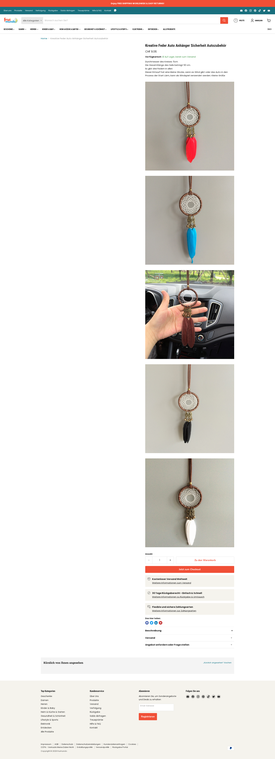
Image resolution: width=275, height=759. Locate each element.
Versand (29, 11)
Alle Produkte (169, 29)
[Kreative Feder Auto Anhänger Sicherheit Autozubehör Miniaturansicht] (46, 51)
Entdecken (153, 29)
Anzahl (148, 554)
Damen (22, 29)
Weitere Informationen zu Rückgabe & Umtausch (178, 596)
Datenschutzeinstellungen (88, 744)
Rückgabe (53, 11)
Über (269, 29)
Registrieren (148, 716)
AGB (56, 744)
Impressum (46, 744)
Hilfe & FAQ (97, 11)
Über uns (7, 11)
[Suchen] (224, 20)
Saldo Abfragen (68, 11)
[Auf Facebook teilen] (147, 623)
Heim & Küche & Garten (69, 29)
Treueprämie (83, 11)
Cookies (132, 744)
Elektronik (137, 29)
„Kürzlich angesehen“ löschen (217, 663)
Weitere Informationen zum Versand (171, 582)
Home (44, 38)
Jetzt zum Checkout (190, 569)
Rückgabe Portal (120, 747)
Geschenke (8, 29)
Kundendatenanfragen (114, 744)
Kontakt (107, 11)
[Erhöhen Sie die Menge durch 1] (170, 560)
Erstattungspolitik (85, 747)
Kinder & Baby (48, 29)
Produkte (18, 11)
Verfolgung (41, 11)
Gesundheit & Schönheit (94, 29)
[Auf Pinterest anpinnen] (160, 623)
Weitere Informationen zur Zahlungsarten (174, 610)
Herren (33, 29)
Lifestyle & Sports (119, 29)
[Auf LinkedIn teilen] (156, 623)
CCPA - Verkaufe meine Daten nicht (57, 747)
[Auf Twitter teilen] (151, 623)
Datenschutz (67, 744)
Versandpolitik (102, 747)
